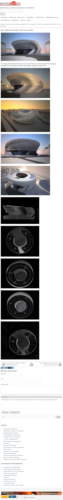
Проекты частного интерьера (11, 457)
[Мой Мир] (6, 368)
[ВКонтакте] (2, 368)
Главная (2, 24)
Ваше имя (3, 373)
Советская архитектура (10, 481)
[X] (9, 368)
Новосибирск (30, 17)
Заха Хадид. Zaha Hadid (34, 24)
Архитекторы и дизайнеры (11, 429)
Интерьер (6, 477)
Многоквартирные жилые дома (12, 434)
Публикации (15, 20)
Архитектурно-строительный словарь (14, 485)
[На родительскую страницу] (31, 364)
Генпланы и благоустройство (11, 451)
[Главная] (10, 3)
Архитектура (21, 17)
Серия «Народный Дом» (11, 439)
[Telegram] (13, 368)
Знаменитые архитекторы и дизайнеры (16, 24)
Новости (22, 20)
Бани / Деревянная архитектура (12, 441)
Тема (2, 379)
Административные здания (11, 433)
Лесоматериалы (5, 20)
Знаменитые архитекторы (10, 473)
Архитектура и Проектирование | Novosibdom (17, 8)
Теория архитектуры (9, 483)
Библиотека (12, 17)
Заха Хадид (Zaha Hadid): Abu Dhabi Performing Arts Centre (15, 363)
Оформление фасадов (10, 453)
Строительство (39, 17)
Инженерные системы (52, 17)
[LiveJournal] (11, 368)
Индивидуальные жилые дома (12, 436)
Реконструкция (7, 449)
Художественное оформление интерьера (15, 459)
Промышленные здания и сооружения (14, 447)
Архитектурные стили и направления (14, 471)
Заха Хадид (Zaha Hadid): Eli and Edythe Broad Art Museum (49, 363)
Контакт (28, 20)
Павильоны (7, 443)
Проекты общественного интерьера (13, 455)
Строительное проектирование (12, 467)
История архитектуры (9, 479)
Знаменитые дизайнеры (10, 475)
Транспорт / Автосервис (10, 445)
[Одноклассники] (4, 368)
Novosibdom (4, 17)
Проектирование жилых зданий (12, 469)
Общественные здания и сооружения (14, 430)
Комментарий (5, 384)
